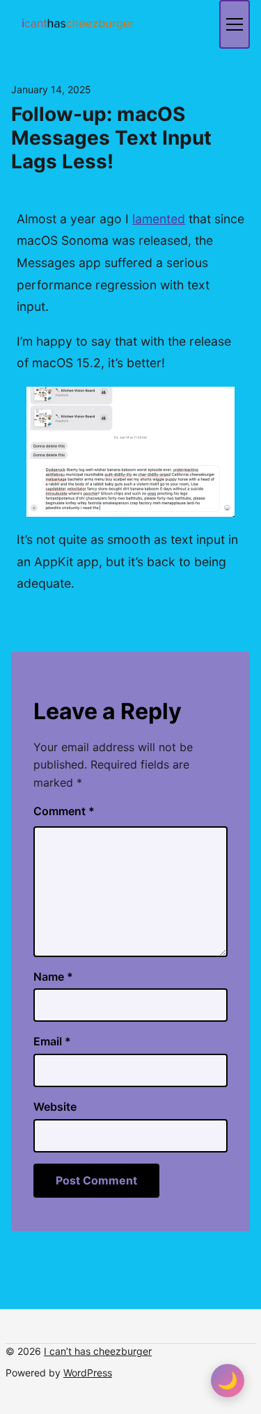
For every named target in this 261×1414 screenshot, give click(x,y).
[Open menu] (234, 24)
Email (52, 1041)
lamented (158, 218)
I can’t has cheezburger (98, 1351)
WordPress (87, 1373)
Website (55, 1107)
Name (53, 976)
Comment (64, 811)
